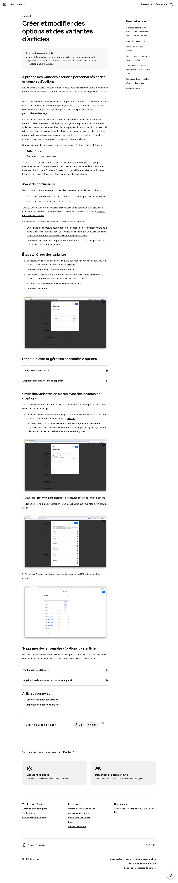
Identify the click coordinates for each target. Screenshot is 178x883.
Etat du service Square (79, 818)
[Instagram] (154, 845)
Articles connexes (134, 88)
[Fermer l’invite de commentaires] (103, 723)
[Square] (4, 4)
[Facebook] (150, 845)
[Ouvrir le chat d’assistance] (170, 875)
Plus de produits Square (34, 818)
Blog (70, 822)
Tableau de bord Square (41, 64)
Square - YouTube (77, 827)
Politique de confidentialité (142, 863)
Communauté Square (78, 813)
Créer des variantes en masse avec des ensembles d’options (138, 70)
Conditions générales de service (140, 868)
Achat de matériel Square (34, 809)
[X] (146, 845)
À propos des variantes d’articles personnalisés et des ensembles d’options (137, 32)
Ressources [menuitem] (147, 4)
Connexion (161, 4)
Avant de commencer (135, 41)
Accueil (27, 16)
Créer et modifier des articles (42, 699)
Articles (71, 264)
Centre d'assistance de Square (83, 809)
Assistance (18, 4)
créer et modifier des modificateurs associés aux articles (57, 235)
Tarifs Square (29, 813)
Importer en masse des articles (43, 704)
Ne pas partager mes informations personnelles (132, 859)
